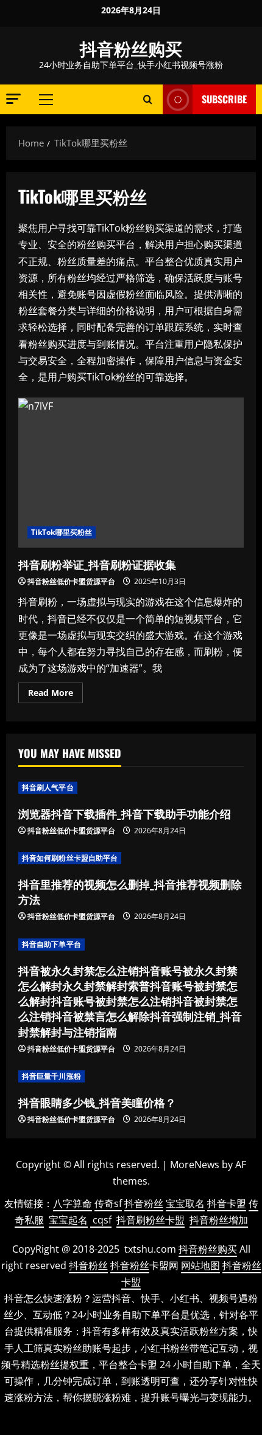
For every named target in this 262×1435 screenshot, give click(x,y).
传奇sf (108, 1203)
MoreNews (194, 1164)
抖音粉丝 (143, 1203)
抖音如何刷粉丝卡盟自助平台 (70, 858)
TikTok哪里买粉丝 (61, 532)
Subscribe (224, 99)
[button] (13, 99)
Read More (55, 694)
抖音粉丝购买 (131, 47)
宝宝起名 (68, 1220)
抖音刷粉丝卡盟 (150, 1220)
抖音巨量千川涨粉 (51, 1076)
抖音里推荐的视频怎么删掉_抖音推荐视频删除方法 (130, 891)
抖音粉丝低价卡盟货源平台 (71, 581)
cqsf (102, 1220)
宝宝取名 (185, 1203)
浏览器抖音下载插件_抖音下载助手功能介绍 (124, 813)
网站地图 (200, 1265)
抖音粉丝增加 (218, 1220)
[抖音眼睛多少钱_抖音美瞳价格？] (131, 1076)
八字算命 (72, 1203)
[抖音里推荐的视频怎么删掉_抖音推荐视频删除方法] (131, 858)
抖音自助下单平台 (51, 944)
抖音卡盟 (226, 1203)
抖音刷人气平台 (48, 787)
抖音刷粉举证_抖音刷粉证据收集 (131, 472)
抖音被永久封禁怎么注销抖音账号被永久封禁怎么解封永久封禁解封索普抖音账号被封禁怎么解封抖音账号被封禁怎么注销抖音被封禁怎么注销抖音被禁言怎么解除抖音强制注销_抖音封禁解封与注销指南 (130, 1000)
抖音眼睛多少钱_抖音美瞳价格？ (97, 1102)
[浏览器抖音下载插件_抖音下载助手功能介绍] (131, 788)
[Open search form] (147, 99)
